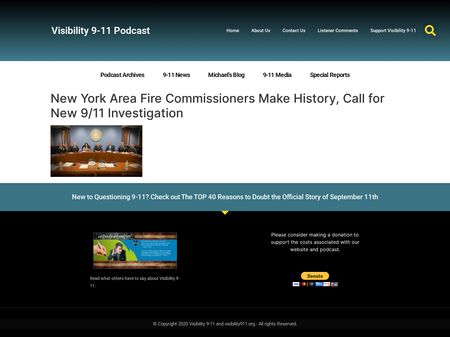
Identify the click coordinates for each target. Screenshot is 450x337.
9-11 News (176, 75)
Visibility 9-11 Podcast (100, 30)
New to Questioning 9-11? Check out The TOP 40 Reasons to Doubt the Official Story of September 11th (225, 197)
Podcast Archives (122, 75)
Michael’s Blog (226, 75)
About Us (260, 30)
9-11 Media (277, 75)
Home (233, 30)
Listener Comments (338, 30)
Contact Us (294, 30)
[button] (430, 31)
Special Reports (330, 75)
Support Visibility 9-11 (393, 30)
